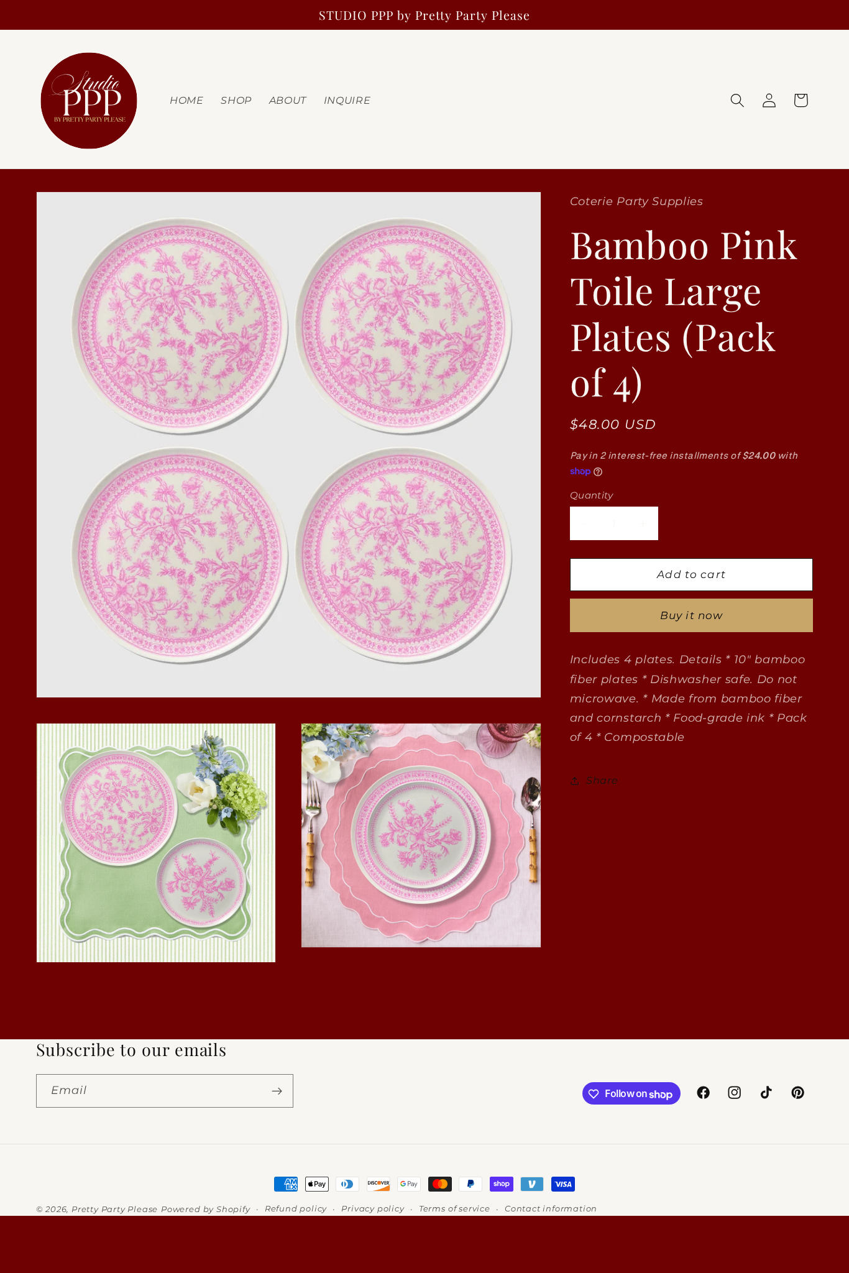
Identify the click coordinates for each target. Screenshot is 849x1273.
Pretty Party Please (114, 1209)
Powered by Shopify (205, 1209)
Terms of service (454, 1208)
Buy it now (691, 615)
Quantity (591, 496)
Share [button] (602, 780)
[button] (737, 100)
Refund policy (296, 1208)
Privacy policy (372, 1208)
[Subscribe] (277, 1091)
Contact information (551, 1208)
